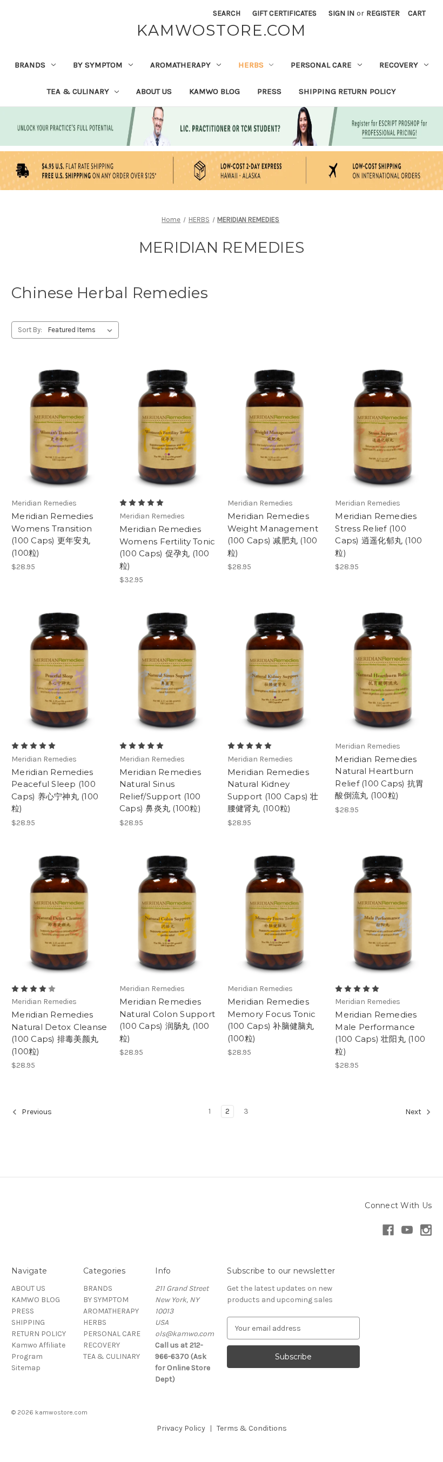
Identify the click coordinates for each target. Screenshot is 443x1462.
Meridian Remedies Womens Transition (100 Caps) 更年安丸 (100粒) (52, 534)
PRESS (269, 91)
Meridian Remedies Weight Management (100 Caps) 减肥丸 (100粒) (272, 534)
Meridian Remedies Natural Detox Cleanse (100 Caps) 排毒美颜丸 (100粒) (59, 1032)
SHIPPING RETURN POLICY (347, 91)
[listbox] (82, 330)
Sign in (341, 13)
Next (414, 1112)
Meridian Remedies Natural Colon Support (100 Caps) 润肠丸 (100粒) (167, 1019)
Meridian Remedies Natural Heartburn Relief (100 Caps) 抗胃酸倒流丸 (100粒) (379, 777)
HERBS (251, 65)
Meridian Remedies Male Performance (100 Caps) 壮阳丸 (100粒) (380, 1032)
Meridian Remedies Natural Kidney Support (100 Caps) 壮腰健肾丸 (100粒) (273, 790)
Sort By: (30, 330)
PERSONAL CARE (321, 65)
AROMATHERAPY (180, 65)
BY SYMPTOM (98, 65)
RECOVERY (398, 65)
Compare (56, 429)
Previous (36, 1112)
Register (383, 13)
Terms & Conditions (252, 1428)
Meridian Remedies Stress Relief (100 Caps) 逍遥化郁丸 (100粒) (378, 534)
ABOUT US (154, 91)
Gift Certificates (284, 13)
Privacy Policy (181, 1428)
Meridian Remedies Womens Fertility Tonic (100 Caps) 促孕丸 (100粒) (167, 547)
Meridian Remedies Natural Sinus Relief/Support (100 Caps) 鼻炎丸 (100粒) (160, 790)
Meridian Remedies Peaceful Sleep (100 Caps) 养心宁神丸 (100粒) (54, 790)
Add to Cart (59, 447)
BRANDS (30, 65)
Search (226, 13)
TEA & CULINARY (78, 91)
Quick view (57, 409)
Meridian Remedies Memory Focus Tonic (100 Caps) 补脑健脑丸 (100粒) (271, 1019)
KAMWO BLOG (214, 91)
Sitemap (26, 1367)
